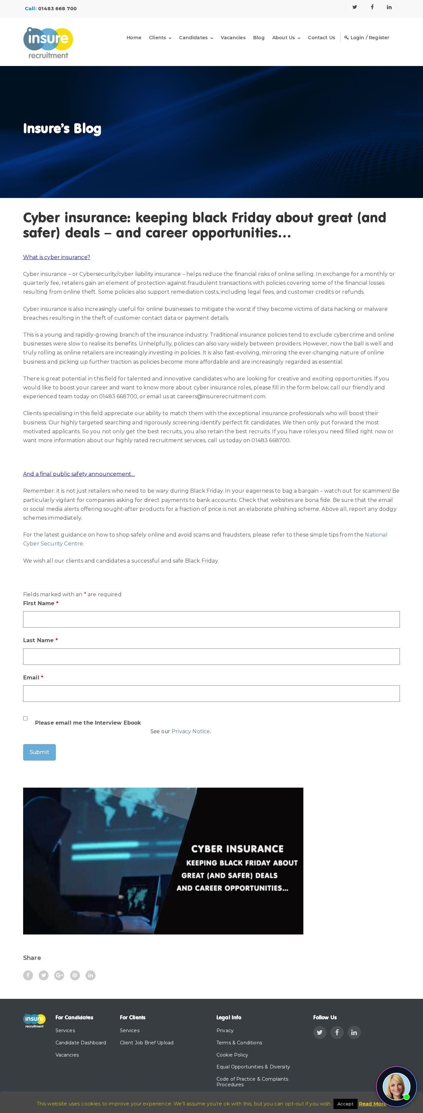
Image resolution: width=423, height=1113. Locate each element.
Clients (157, 38)
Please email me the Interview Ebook (88, 723)
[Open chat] (396, 1086)
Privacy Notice (191, 731)
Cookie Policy (232, 1055)
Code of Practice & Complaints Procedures (252, 1082)
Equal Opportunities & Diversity (253, 1067)
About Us (283, 38)
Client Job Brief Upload (147, 1043)
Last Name (40, 640)
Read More (372, 1103)
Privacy (225, 1030)
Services (65, 1030)
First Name (40, 603)
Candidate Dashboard (81, 1043)
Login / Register (369, 38)
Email (33, 677)
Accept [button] (345, 1103)
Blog (259, 38)
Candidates (193, 38)
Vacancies (233, 38)
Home (134, 38)
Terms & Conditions (239, 1043)
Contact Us (321, 38)
